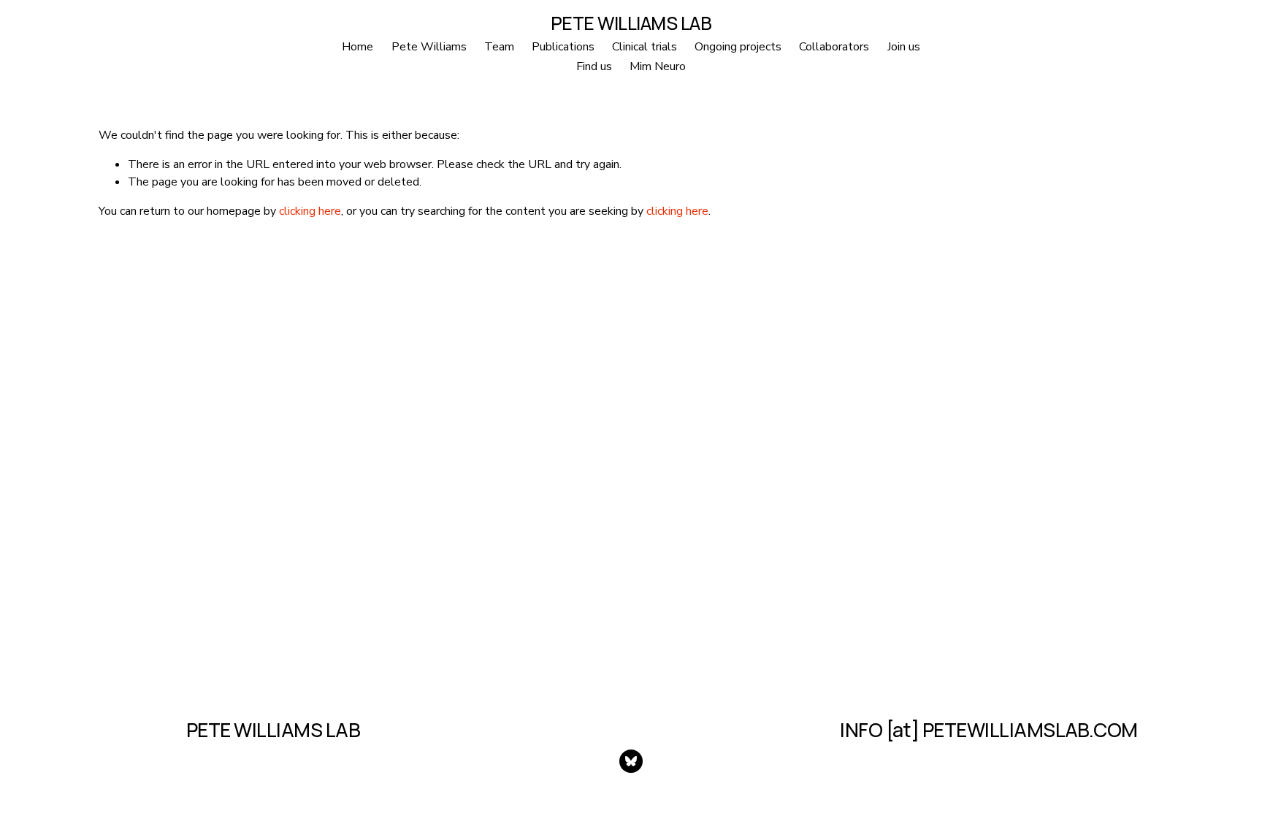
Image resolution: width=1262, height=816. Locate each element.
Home (357, 47)
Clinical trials (644, 47)
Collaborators (834, 47)
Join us (903, 47)
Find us (594, 66)
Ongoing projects (738, 47)
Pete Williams (429, 47)
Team (499, 47)
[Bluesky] (631, 761)
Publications (563, 47)
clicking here (310, 211)
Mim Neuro (658, 66)
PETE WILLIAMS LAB (631, 23)
